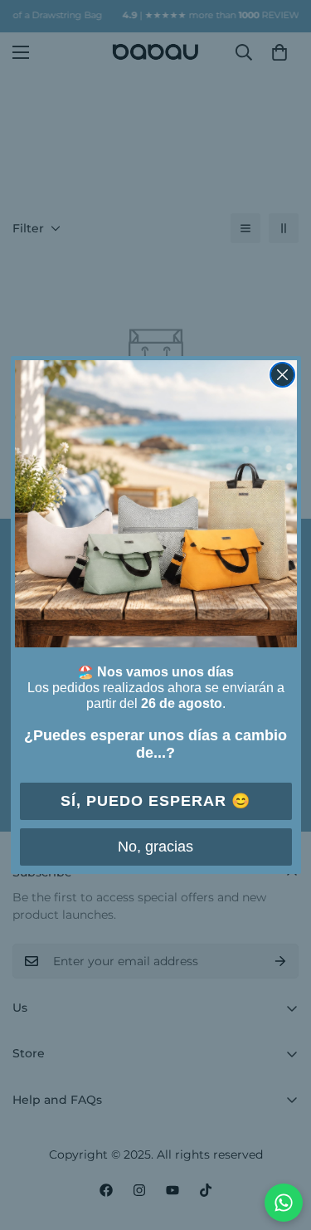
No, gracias (155, 846)
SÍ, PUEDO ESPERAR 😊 (155, 801)
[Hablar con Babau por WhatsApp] (284, 1203)
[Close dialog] (282, 375)
